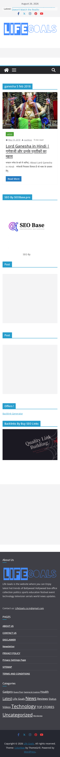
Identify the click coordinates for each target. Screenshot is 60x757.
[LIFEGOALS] (30, 567)
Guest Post (18, 692)
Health (44, 692)
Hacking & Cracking (32, 692)
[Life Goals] (6, 70)
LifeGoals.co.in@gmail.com (29, 608)
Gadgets (8, 692)
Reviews (42, 699)
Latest (9, 134)
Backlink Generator (13, 413)
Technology (23, 706)
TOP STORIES (45, 707)
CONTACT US (9, 632)
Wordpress (37, 716)
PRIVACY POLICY (11, 653)
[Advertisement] (30, 298)
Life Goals (19, 699)
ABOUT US (8, 626)
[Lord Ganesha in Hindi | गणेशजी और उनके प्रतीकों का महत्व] (30, 110)
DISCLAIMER (9, 639)
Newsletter (9, 646)
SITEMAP (7, 666)
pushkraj (28, 139)
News (30, 698)
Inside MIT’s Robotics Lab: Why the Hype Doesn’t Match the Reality (33, 10)
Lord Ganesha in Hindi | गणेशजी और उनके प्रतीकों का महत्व (27, 151)
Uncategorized (18, 715)
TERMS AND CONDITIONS (16, 673)
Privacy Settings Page (14, 660)
